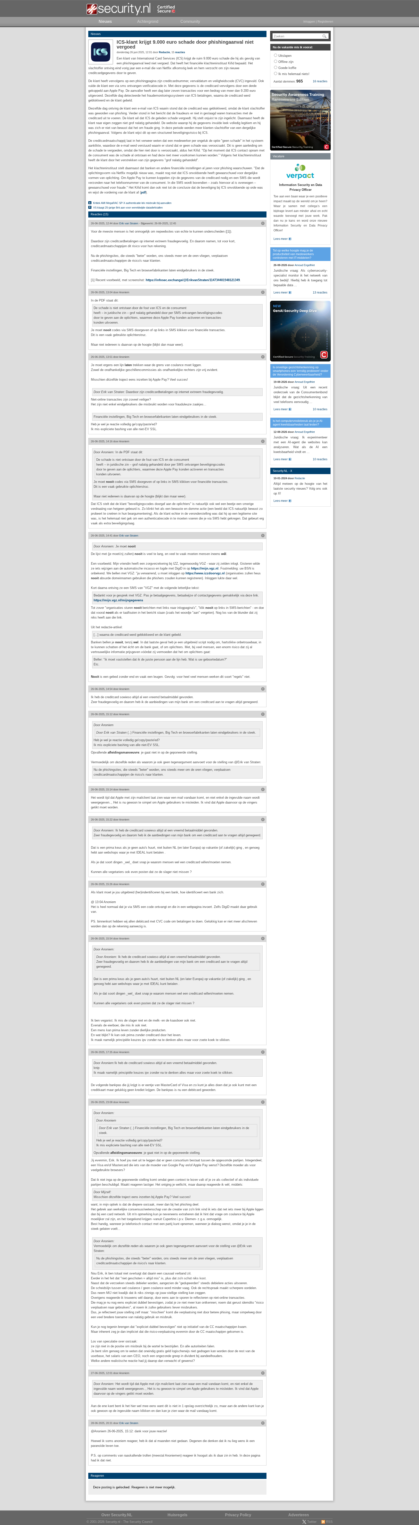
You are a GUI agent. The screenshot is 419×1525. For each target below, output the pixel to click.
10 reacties (320, 409)
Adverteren (298, 1515)
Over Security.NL (116, 1515)
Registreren (325, 21)
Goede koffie (287, 68)
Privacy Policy (238, 1515)
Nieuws (96, 34)
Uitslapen (284, 56)
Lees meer (281, 239)
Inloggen (309, 21)
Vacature (278, 156)
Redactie (164, 52)
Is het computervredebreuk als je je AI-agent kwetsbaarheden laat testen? (298, 422)
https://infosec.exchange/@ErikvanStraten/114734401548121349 (193, 280)
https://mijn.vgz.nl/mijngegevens (118, 600)
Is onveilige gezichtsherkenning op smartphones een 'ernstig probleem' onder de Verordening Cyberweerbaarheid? (300, 371)
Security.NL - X (282, 471)
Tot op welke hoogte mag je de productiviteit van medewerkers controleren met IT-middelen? (293, 254)
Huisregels (177, 1515)
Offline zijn (285, 62)
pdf (143, 192)
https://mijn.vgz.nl (204, 568)
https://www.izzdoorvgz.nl (205, 573)
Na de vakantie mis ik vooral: (293, 47)
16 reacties (320, 81)
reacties (180, 52)
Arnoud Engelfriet (305, 265)
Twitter (311, 1522)
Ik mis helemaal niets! (293, 74)
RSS (329, 1522)
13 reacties (320, 292)
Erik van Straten (128, 223)
